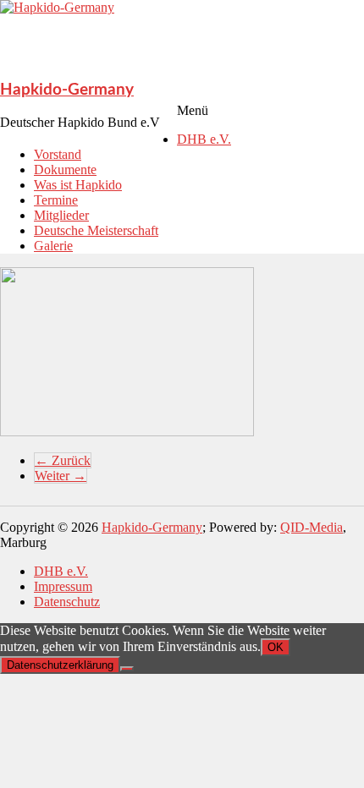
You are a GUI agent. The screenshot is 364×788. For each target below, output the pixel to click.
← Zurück (63, 460)
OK (275, 647)
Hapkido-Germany (67, 90)
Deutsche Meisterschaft (96, 230)
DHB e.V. (204, 139)
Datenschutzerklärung (60, 665)
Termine (56, 200)
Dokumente (65, 169)
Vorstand (57, 154)
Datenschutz (67, 601)
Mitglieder (61, 215)
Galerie (53, 245)
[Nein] (127, 668)
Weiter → (60, 475)
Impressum (63, 586)
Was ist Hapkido (78, 185)
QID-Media (311, 527)
